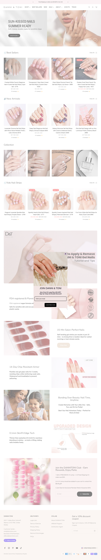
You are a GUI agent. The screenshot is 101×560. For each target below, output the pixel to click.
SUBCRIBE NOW (50, 305)
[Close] (65, 254)
